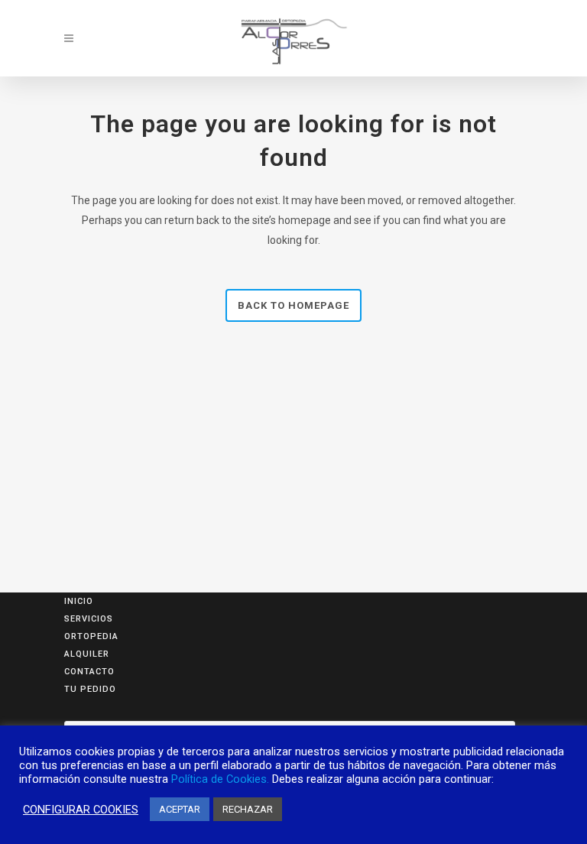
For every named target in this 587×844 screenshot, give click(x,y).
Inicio (78, 601)
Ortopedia (91, 636)
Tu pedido (90, 689)
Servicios (88, 619)
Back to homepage (293, 305)
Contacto (89, 672)
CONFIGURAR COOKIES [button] (80, 809)
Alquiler (86, 654)
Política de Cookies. (220, 779)
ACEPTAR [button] (179, 809)
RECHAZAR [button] (247, 809)
